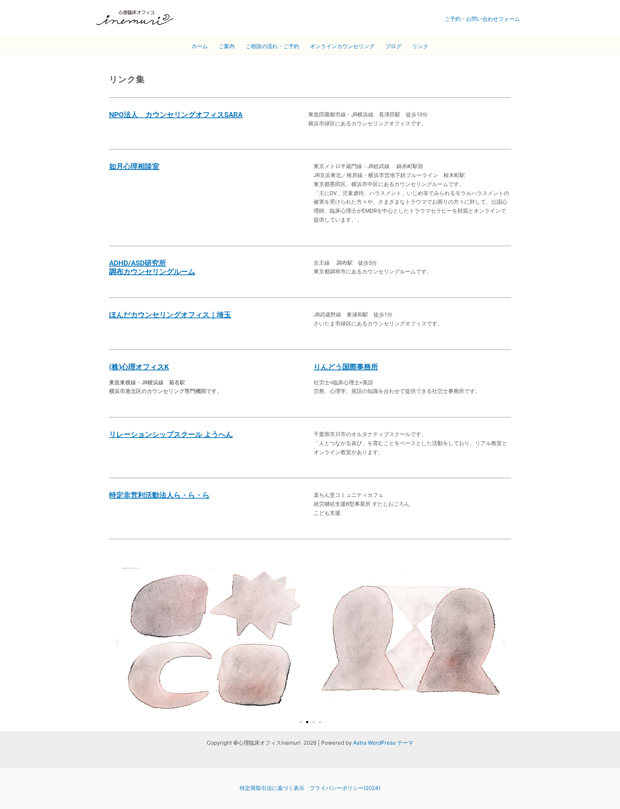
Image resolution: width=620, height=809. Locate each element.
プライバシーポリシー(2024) (345, 788)
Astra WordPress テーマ (383, 742)
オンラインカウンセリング (342, 46)
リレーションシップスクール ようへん (171, 434)
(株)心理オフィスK (139, 366)
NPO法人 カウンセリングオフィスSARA (176, 114)
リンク (420, 46)
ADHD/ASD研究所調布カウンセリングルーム (152, 267)
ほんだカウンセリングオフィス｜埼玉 (170, 314)
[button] (117, 642)
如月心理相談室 (134, 166)
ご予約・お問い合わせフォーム (482, 18)
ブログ (393, 46)
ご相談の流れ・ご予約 (272, 46)
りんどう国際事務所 (346, 366)
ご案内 (227, 46)
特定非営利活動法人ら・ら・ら (159, 495)
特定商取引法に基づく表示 (272, 788)
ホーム (200, 46)
